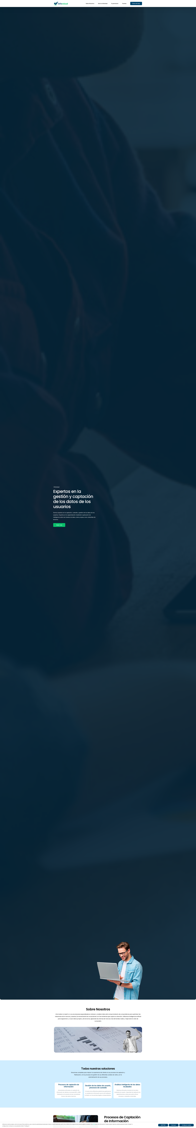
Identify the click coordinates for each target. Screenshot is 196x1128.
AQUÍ (94, 1124)
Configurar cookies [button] (186, 1125)
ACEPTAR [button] (163, 1125)
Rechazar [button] (173, 1125)
